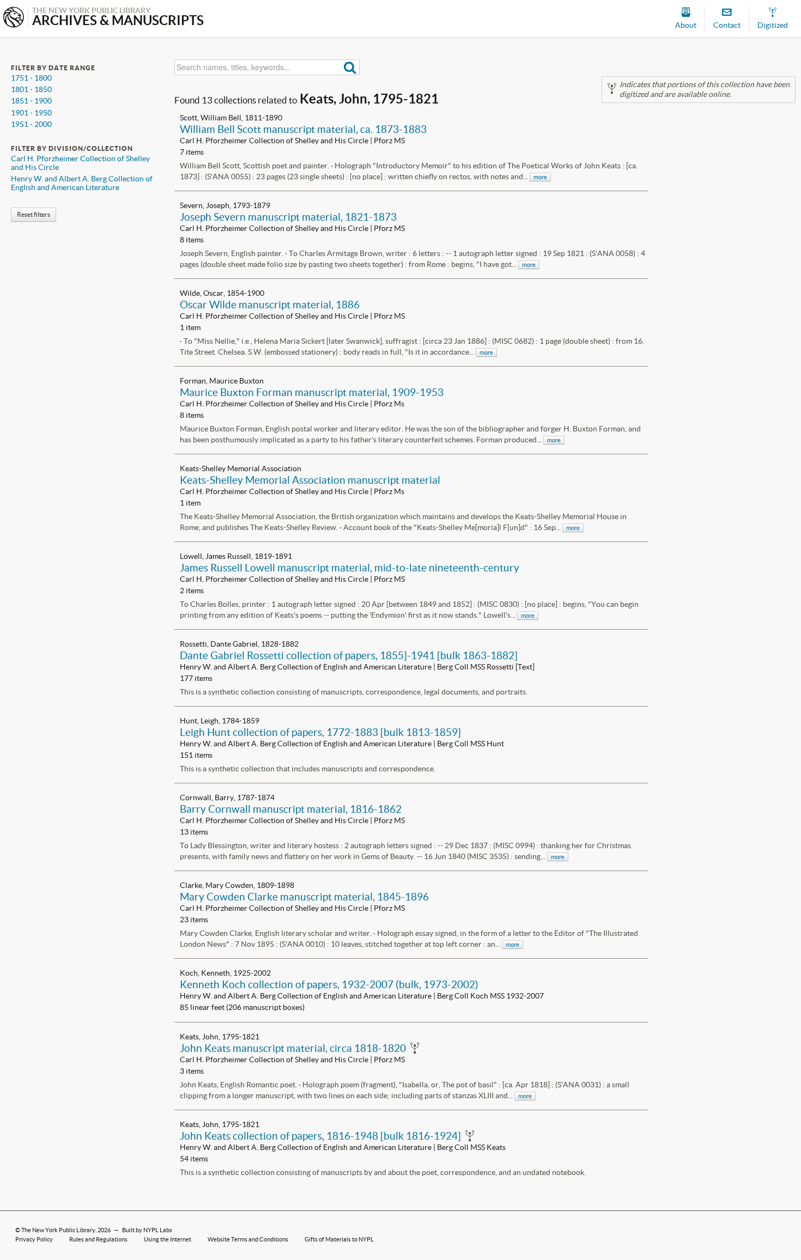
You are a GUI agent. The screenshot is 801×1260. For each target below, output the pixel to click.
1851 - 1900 (31, 100)
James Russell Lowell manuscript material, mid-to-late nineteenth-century (349, 568)
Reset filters (33, 214)
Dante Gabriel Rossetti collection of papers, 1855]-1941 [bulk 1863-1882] (349, 655)
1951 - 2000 (31, 124)
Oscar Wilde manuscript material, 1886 (270, 305)
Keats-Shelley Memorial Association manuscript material (310, 480)
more (540, 177)
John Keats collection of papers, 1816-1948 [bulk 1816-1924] (320, 1136)
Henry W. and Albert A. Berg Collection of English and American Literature (82, 183)
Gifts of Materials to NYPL (339, 1239)
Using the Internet (167, 1239)
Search (350, 67)
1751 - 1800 (31, 78)
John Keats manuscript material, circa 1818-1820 (293, 1048)
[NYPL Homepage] (13, 18)
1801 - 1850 (31, 89)
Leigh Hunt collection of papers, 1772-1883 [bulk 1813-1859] (320, 732)
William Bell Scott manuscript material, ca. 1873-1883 (303, 129)
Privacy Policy (34, 1239)
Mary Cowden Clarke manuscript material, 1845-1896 (304, 897)
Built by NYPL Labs (147, 1230)
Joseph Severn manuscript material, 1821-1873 (288, 217)
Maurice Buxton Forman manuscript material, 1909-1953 (312, 392)
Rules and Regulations (98, 1239)
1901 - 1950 (31, 112)
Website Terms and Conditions (248, 1239)
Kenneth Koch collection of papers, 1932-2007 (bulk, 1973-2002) (329, 984)
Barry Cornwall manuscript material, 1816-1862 (291, 809)
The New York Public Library (58, 1230)
